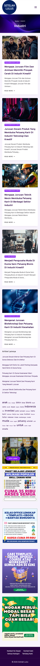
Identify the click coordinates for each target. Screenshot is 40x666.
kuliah (21, 414)
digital (17, 407)
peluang (22, 421)
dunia (22, 407)
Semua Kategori (13, 654)
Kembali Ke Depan (14, 651)
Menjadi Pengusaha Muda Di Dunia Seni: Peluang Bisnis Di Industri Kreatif (19, 264)
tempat (11, 425)
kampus (28, 411)
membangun (22, 417)
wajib (29, 426)
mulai (11, 421)
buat (33, 403)
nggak (15, 421)
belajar (13, 403)
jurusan (22, 411)
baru (9, 403)
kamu (33, 411)
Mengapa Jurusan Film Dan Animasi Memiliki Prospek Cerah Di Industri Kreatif (19, 70)
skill (34, 421)
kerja (14, 414)
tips (15, 426)
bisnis (28, 402)
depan (13, 407)
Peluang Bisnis (10, 256)
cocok (8, 407)
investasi (9, 410)
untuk (20, 425)
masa (16, 417)
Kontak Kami (28, 651)
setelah (30, 421)
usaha (25, 426)
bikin (18, 402)
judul (17, 411)
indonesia (30, 406)
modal (29, 417)
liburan (33, 414)
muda (5, 421)
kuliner (27, 414)
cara (4, 407)
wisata (5, 429)
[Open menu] (35, 7)
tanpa (3, 426)
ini (3, 411)
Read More (9, 91)
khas (18, 414)
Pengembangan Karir (12, 62)
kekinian (9, 414)
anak (5, 402)
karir (4, 414)
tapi (7, 426)
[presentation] (20, 47)
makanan (11, 417)
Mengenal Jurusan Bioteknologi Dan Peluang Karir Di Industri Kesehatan (19, 324)
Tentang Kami (27, 654)
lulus (4, 417)
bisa (23, 403)
